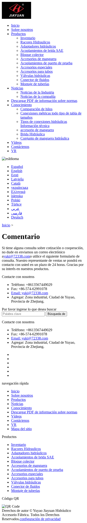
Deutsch (17, 217)
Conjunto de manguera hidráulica (44, 138)
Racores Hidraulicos (35, 42)
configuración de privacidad (40, 519)
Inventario (27, 38)
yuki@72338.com (16, 256)
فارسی (16, 213)
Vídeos (16, 142)
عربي (15, 209)
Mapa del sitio (21, 429)
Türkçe (16, 204)
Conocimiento (21, 105)
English (16, 171)
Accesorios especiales (36, 67)
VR (13, 151)
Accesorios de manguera (38, 59)
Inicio (15, 25)
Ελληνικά (18, 192)
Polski (15, 200)
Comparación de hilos (36, 109)
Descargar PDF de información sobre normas (44, 101)
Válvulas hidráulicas (35, 76)
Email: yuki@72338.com (29, 293)
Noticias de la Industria (37, 92)
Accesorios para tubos (36, 71)
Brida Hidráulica (32, 134)
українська (19, 188)
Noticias (17, 88)
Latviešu (17, 179)
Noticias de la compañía (37, 96)
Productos (18, 34)
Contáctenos (20, 147)
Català (15, 183)
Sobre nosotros (22, 30)
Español (17, 167)
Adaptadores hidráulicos (38, 46)
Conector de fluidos (34, 80)
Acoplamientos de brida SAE (41, 50)
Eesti (14, 175)
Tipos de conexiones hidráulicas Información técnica (43, 124)
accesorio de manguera (37, 130)
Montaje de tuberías (34, 84)
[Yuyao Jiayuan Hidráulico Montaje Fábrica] (16, 18)
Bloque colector (32, 55)
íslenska (17, 196)
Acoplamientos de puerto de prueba (46, 63)
